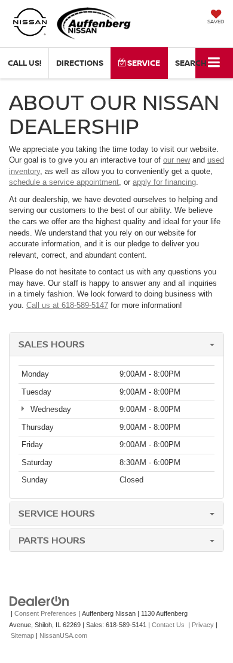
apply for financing (164, 182)
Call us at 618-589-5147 (67, 305)
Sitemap (22, 635)
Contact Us (168, 624)
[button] (24, 63)
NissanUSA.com (63, 635)
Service (142, 62)
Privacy (203, 624)
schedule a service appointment (64, 182)
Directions (79, 62)
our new (176, 159)
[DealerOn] (39, 601)
